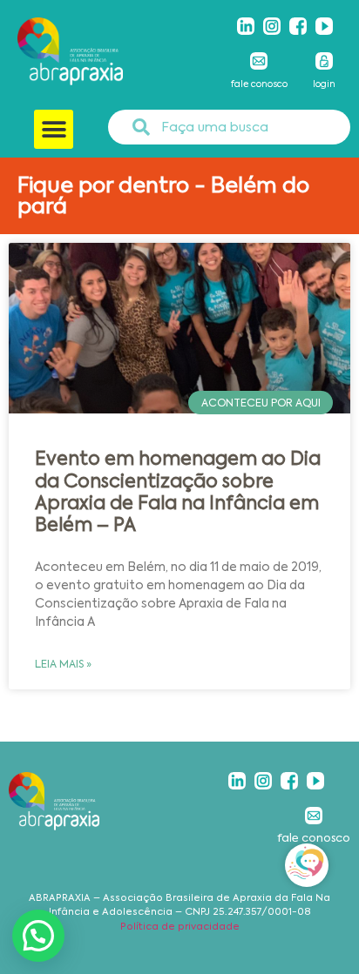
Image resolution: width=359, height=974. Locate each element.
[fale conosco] (259, 61)
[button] (53, 129)
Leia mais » (63, 664)
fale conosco (259, 84)
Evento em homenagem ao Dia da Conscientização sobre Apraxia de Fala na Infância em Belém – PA (178, 492)
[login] (324, 61)
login (324, 84)
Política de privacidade (180, 926)
